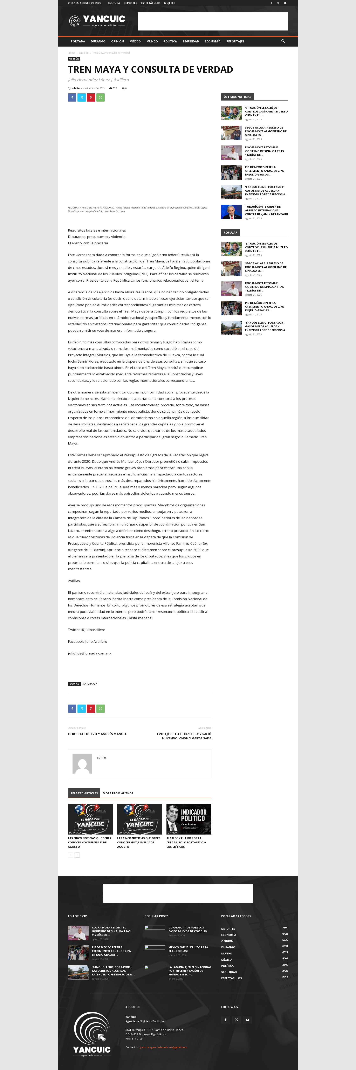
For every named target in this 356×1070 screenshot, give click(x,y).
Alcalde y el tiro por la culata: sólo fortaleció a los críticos (186, 842)
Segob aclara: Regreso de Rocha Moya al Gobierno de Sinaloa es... (266, 131)
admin (76, 88)
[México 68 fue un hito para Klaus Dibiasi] (155, 952)
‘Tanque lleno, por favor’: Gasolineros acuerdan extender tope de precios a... (266, 190)
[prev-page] (70, 855)
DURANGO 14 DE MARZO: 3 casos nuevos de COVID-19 (187, 929)
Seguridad (191, 41)
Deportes (130, 3)
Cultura (114, 3)
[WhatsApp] (100, 97)
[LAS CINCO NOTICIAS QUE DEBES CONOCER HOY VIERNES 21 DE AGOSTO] (90, 819)
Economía (213, 41)
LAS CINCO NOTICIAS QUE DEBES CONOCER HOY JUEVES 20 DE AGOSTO (138, 842)
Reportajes (235, 41)
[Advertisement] (213, 21)
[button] (283, 42)
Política (170, 41)
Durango (98, 41)
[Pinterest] (91, 97)
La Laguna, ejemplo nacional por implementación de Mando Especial (190, 970)
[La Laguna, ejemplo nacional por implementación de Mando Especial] (155, 972)
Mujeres (169, 3)
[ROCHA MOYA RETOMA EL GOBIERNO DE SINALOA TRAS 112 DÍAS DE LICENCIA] (231, 152)
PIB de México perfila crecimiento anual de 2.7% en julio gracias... (264, 170)
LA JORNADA (90, 683)
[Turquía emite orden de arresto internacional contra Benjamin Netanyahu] (231, 212)
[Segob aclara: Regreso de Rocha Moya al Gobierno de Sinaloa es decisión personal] (231, 133)
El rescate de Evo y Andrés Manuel (97, 734)
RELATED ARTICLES (84, 793)
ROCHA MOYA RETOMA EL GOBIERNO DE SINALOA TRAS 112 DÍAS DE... (264, 151)
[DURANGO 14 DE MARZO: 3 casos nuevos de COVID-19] (155, 933)
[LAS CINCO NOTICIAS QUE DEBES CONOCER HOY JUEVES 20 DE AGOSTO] (139, 819)
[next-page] (77, 855)
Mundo (152, 41)
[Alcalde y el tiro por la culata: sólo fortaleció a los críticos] (188, 819)
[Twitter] (278, 3)
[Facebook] (271, 3)
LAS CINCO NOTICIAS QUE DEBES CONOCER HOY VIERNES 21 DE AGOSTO (89, 842)
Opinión (117, 41)
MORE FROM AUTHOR (118, 793)
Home (71, 53)
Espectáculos (150, 3)
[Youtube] (285, 3)
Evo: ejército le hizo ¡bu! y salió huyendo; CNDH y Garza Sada (184, 736)
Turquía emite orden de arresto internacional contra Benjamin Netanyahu (266, 210)
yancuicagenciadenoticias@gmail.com (163, 1047)
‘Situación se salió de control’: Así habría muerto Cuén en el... (266, 111)
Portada (78, 41)
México (135, 41)
